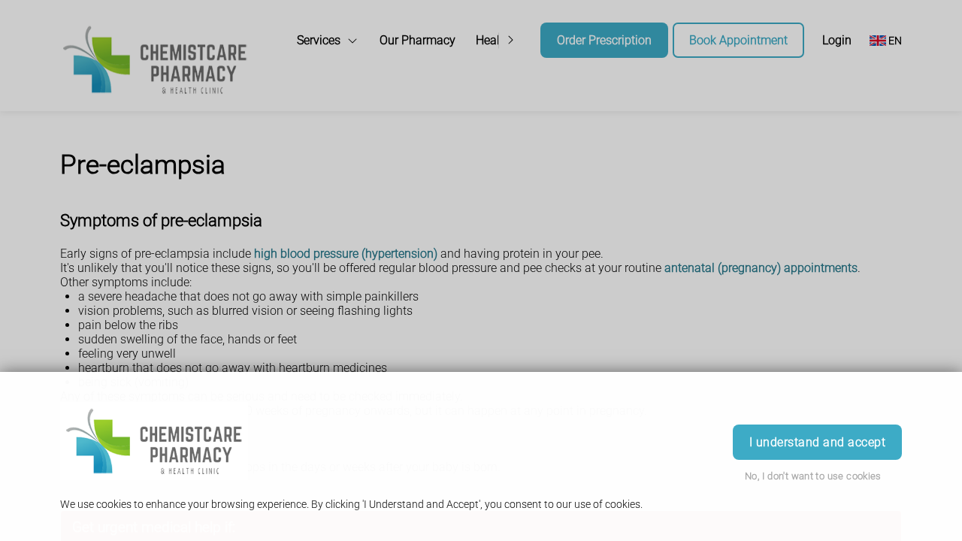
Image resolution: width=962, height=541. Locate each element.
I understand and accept (817, 442)
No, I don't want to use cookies (813, 476)
